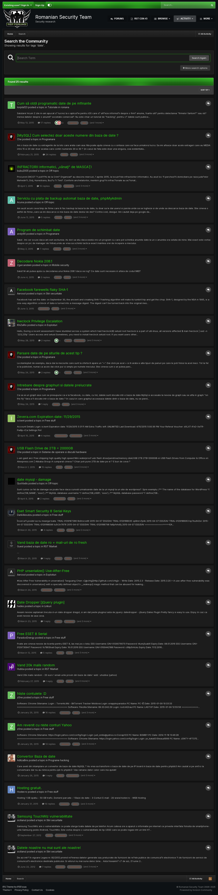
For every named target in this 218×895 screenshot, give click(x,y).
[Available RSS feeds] (210, 878)
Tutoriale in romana (58, 107)
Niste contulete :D (31, 694)
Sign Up (39, 5)
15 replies (46, 467)
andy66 (21, 233)
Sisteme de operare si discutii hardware (64, 452)
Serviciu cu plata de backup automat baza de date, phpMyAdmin (69, 198)
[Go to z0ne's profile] (11, 695)
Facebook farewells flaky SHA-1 (42, 290)
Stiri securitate (54, 293)
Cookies (50, 890)
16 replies (50, 712)
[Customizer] (49, 5)
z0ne (20, 697)
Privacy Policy (22, 890)
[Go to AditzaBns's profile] (11, 758)
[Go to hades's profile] (11, 604)
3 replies (48, 530)
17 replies (45, 122)
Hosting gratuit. (29, 788)
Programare (48, 139)
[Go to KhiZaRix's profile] (11, 323)
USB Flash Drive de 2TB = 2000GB (45, 448)
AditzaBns (22, 760)
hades (20, 606)
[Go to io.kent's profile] (11, 418)
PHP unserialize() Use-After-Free (43, 571)
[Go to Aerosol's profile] (11, 291)
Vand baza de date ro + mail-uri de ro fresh (52, 542)
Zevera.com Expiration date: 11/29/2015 (48, 417)
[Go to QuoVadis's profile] (11, 481)
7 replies (44, 248)
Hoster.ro (22, 791)
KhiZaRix (22, 325)
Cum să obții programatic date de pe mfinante (54, 103)
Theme (6, 890)
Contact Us (37, 890)
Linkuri (47, 606)
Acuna (20, 202)
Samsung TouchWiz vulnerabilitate (44, 816)
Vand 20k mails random (36, 665)
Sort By (205, 90)
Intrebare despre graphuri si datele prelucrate (54, 385)
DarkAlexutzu (24, 514)
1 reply (44, 404)
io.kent (21, 420)
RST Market (50, 546)
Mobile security (60, 265)
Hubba (21, 669)
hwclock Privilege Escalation (39, 321)
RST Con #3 (140, 18)
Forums (119, 18)
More (207, 18)
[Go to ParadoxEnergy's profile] (11, 635)
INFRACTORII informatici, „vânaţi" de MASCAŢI (54, 167)
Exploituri (52, 325)
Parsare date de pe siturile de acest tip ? (49, 353)
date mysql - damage (34, 479)
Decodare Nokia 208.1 (34, 261)
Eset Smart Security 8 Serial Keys (44, 511)
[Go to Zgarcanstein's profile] (11, 263)
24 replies (50, 154)
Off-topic (54, 170)
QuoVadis (22, 483)
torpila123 (22, 107)
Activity (185, 18)
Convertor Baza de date (36, 756)
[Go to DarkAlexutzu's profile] (11, 512)
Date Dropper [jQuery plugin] (41, 602)
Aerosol (21, 293)
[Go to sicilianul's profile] (11, 818)
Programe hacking (58, 760)
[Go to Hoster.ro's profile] (11, 789)
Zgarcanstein (24, 265)
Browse (162, 18)
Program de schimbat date (38, 230)
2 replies (45, 277)
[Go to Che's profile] (11, 137)
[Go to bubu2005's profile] (11, 168)
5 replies (45, 217)
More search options (196, 68)
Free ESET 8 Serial (32, 634)
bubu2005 (23, 170)
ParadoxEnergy (26, 637)
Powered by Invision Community (196, 890)
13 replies (50, 744)
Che (19, 139)
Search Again (199, 58)
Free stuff (50, 420)
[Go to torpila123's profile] (11, 105)
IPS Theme (8, 886)
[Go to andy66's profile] (11, 231)
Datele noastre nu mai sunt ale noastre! (49, 848)
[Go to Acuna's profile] (11, 200)
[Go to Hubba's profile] (11, 667)
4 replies (45, 435)
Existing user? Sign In (17, 5)
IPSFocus (22, 886)
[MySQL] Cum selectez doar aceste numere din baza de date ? (67, 135)
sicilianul (21, 820)
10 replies (44, 186)
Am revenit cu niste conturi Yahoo (44, 725)
